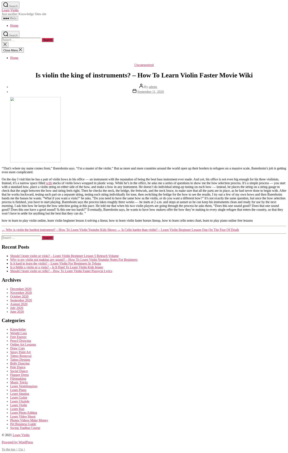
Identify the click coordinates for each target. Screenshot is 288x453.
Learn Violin (10, 10)
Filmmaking (18, 378)
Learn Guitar (18, 397)
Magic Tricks (19, 382)
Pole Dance (18, 367)
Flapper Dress (19, 375)
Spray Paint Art (20, 352)
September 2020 (21, 300)
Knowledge (18, 329)
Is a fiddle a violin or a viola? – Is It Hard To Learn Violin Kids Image (56, 267)
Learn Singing (19, 394)
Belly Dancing (20, 363)
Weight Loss (18, 333)
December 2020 (20, 289)
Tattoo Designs (20, 359)
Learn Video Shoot (22, 416)
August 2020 (18, 304)
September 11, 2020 (150, 91)
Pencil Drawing (20, 340)
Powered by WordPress (17, 442)
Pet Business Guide (23, 424)
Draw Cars (17, 348)
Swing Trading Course (25, 428)
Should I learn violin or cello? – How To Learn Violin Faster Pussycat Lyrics (61, 271)
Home (14, 25)
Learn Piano (18, 390)
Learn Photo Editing (23, 412)
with (49, 183)
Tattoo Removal (20, 356)
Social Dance (19, 371)
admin (153, 87)
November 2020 (21, 292)
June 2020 (17, 311)
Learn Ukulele (19, 401)
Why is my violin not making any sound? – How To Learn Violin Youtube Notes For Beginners (73, 259)
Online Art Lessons (23, 344)
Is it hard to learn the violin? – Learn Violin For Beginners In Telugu (55, 263)
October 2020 (19, 296)
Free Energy (18, 337)
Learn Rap (17, 409)
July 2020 (16, 308)
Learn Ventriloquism (23, 386)
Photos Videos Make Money (29, 420)
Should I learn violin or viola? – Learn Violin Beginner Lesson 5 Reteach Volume (64, 256)
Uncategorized (144, 65)
